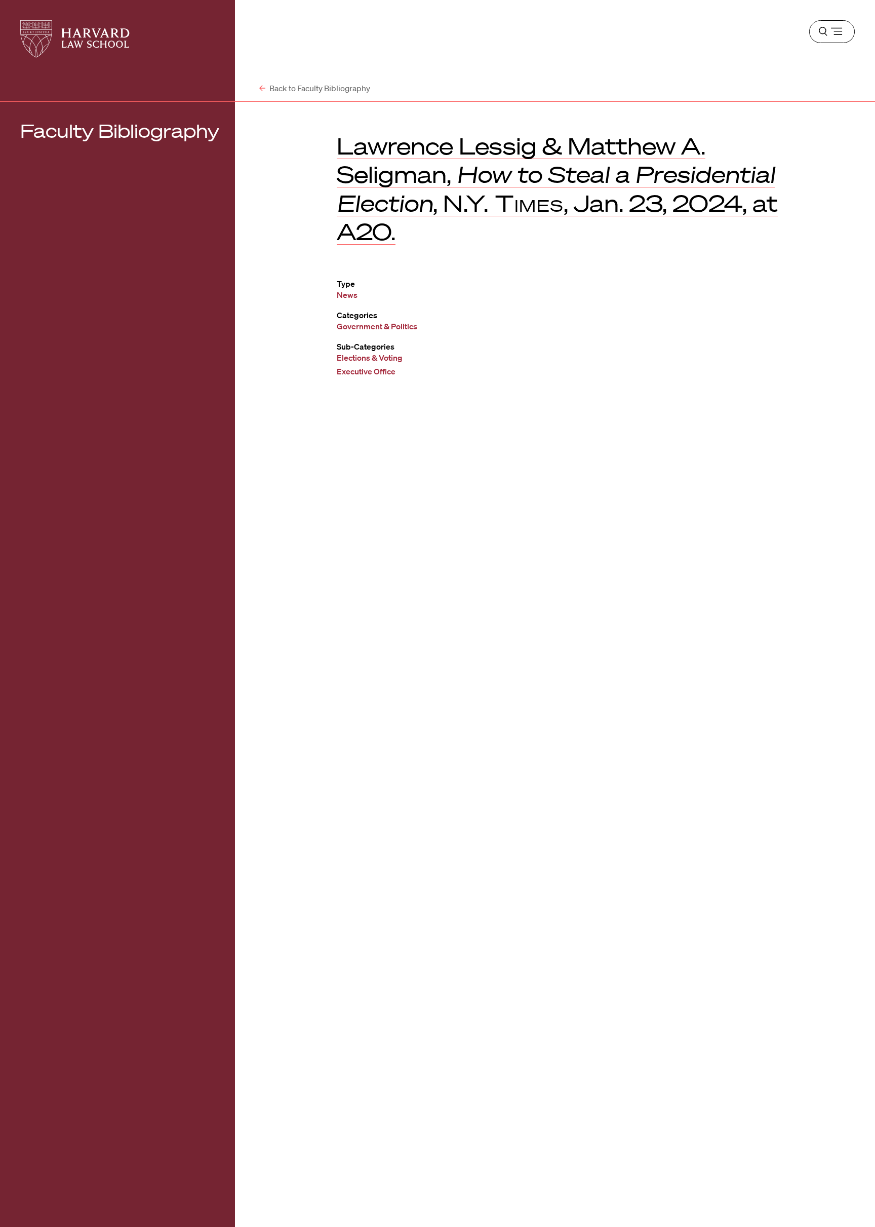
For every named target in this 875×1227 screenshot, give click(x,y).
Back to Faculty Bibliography (319, 88)
